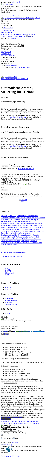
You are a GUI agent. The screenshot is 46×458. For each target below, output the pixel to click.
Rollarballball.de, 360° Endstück (19, 227)
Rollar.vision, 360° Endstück (10, 220)
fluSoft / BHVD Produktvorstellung (11, 299)
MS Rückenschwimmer (9, 252)
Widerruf (26, 421)
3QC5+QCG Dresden (22, 67)
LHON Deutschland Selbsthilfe (11, 256)
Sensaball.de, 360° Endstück (35, 218)
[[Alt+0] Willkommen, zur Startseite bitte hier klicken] (20, 18)
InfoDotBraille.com (36, 227)
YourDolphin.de (26, 221)
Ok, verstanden (6, 16)
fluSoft (7, 269)
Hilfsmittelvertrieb (27, 229)
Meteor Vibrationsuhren (30, 216)
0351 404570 (8, 28)
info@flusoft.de (9, 30)
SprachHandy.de (6, 233)
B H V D (8, 271)
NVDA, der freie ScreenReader (25, 237)
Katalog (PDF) (27, 423)
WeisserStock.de (39, 231)
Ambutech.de (5, 225)
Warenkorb (22, 36)
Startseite (13, 38)
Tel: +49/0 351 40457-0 (9, 56)
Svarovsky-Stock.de (32, 235)
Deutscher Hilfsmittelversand (23, 231)
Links (19, 34)
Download (9, 36)
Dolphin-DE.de (27, 225)
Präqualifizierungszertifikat (15, 427)
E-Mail (6, 334)
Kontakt (14, 34)
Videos (15, 36)
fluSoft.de (4, 216)
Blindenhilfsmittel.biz (8, 223)
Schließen (14, 2)
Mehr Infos (16, 16)
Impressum (25, 34)
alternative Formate (7, 237)
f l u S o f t (8, 289)
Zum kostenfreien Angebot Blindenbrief (14, 79)
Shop (9, 34)
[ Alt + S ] (23, 202)
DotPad (19, 216)
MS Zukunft (21, 252)
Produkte (4, 32)
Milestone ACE (27, 243)
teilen (6, 331)
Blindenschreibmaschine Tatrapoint (13, 235)
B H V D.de (12, 216)
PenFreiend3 (17, 243)
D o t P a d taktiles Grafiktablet (11, 303)
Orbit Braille (37, 243)
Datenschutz (34, 421)
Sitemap (36, 423)
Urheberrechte (5, 423)
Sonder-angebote (7, 33)
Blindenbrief (9, 273)
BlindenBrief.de (15, 225)
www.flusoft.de (6, 54)
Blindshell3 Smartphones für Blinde (13, 218)
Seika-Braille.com (15, 239)
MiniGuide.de (37, 223)
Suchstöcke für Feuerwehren (10, 241)
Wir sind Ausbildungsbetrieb (11, 431)
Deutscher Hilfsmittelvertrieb (10, 229)
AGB (20, 421)
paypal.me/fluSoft (12, 65)
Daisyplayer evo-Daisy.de (29, 220)
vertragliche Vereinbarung (18, 117)
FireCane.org (25, 241)
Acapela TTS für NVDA (9, 245)
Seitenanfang (5, 421)
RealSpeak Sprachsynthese (22, 233)
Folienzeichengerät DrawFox (11, 221)
